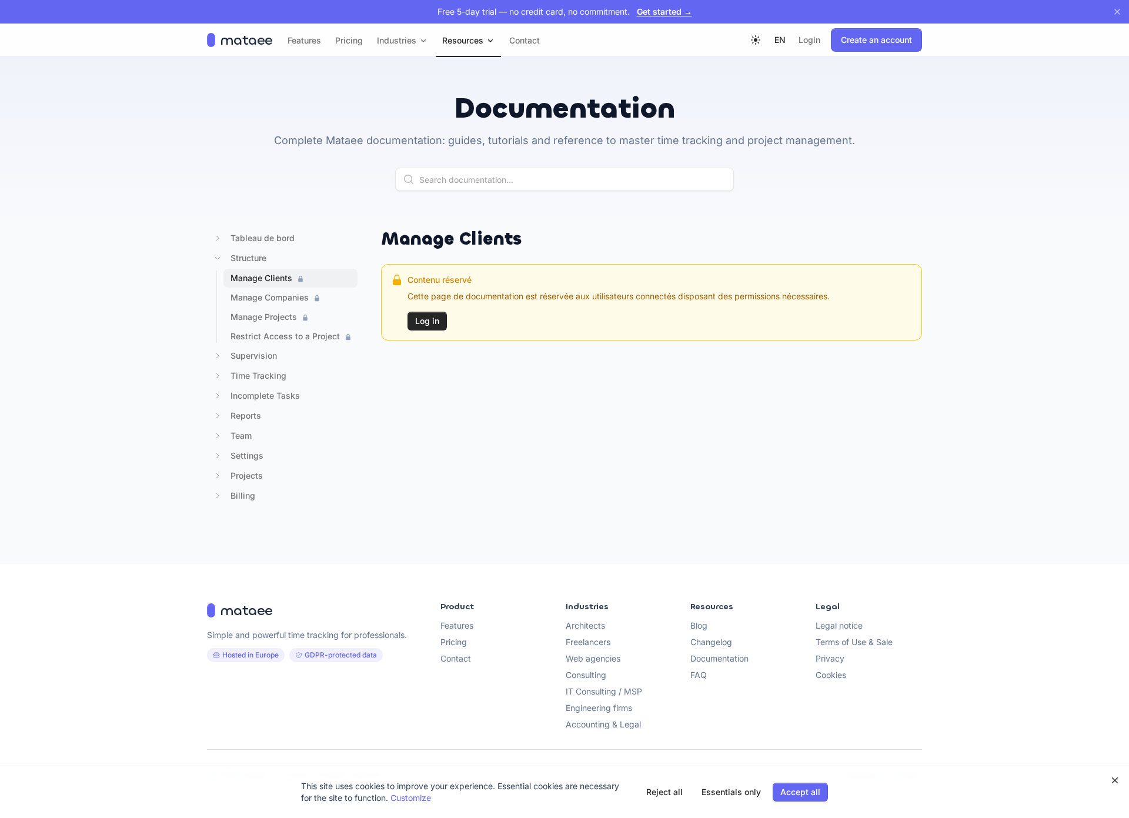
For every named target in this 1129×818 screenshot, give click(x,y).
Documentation (719, 658)
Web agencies (593, 658)
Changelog (711, 642)
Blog (698, 625)
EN (780, 40)
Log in (427, 321)
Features (456, 625)
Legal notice (839, 625)
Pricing (453, 642)
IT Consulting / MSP (604, 691)
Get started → (664, 11)
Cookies (831, 675)
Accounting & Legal (603, 724)
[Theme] (755, 40)
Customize (410, 798)
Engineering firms (599, 708)
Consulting (586, 675)
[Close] (1117, 11)
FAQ (698, 675)
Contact (455, 658)
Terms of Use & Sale (854, 642)
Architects (585, 625)
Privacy (830, 658)
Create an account (876, 40)
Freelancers (588, 642)
